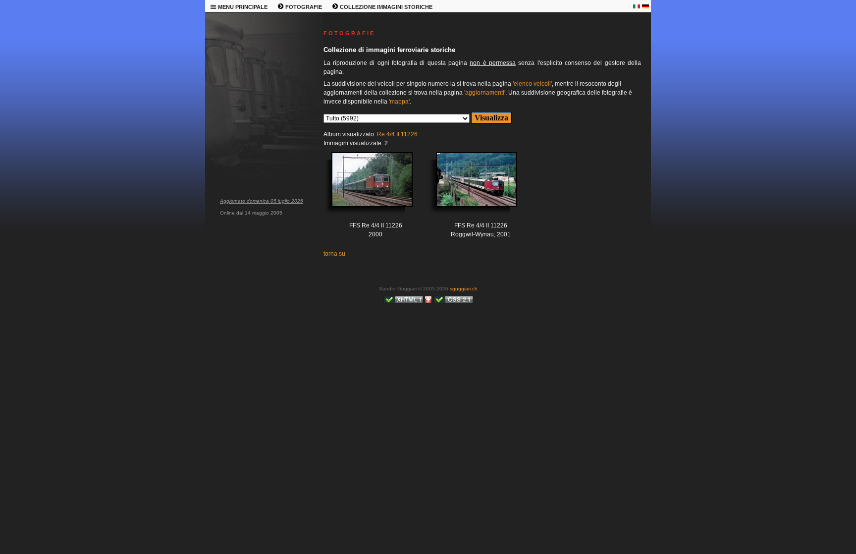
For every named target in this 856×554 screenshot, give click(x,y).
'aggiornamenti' (484, 92)
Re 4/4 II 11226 (397, 134)
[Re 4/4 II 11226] (364, 187)
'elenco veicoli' (532, 83)
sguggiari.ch (464, 288)
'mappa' (399, 101)
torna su (334, 253)
